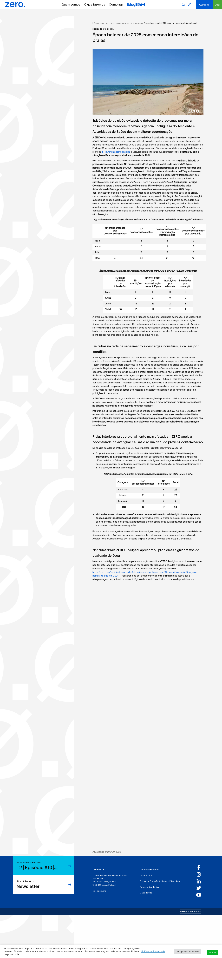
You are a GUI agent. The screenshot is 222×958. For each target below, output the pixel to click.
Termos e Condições (149, 887)
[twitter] (200, 888)
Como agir (116, 4)
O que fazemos (94, 4)
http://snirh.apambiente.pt (116, 152)
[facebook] (200, 867)
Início (95, 23)
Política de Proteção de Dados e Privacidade (160, 881)
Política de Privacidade (153, 951)
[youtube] (200, 894)
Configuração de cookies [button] (187, 951)
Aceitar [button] (212, 952)
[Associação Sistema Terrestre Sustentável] (15, 4)
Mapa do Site (146, 893)
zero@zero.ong (99, 891)
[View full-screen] (147, 82)
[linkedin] (200, 881)
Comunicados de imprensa (129, 23)
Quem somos (71, 4)
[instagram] (200, 874)
